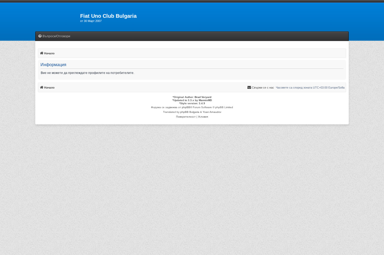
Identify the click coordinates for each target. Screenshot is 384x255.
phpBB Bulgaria (189, 112)
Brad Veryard (203, 97)
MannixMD (205, 100)
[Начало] (57, 17)
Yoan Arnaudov (212, 112)
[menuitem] (54, 36)
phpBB (186, 107)
